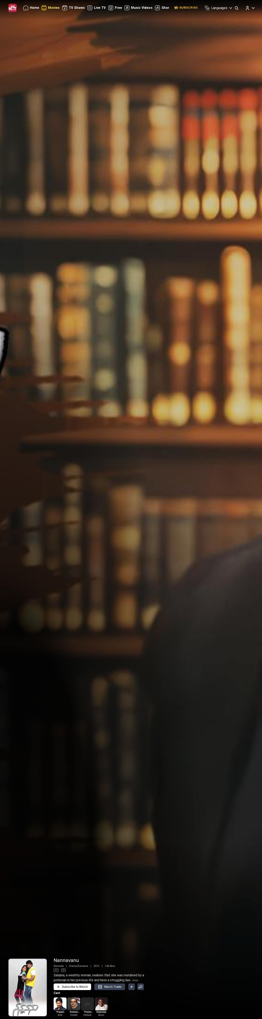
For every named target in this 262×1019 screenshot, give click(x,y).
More (135, 980)
